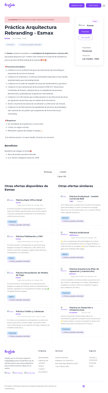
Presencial (10, 45)
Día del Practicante (61, 358)
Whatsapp (47, 172)
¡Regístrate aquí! (76, 5)
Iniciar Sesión (93, 5)
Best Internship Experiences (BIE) (66, 363)
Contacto (41, 369)
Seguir (95, 21)
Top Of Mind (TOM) (62, 366)
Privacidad (92, 363)
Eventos (41, 366)
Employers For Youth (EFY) (64, 360)
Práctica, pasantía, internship (31, 45)
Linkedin (62, 172)
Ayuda (91, 366)
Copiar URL (61, 176)
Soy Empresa (42, 372)
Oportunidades (43, 358)
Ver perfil (85, 37)
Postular (85, 31)
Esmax (7, 38)
